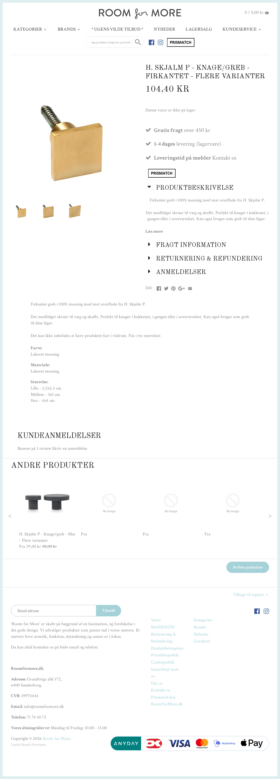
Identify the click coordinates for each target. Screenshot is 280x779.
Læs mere (154, 231)
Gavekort (202, 641)
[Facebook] (151, 42)
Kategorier (203, 620)
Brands (200, 627)
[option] (47, 512)
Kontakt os (160, 690)
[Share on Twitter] (166, 287)
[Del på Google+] (181, 287)
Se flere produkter (248, 567)
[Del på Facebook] (159, 287)
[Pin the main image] (173, 287)
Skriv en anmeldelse (69, 448)
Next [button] (259, 515)
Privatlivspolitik (165, 655)
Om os (156, 683)
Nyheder (201, 634)
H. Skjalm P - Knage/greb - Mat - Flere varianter (47, 537)
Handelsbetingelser (167, 648)
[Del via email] (190, 287)
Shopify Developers (33, 745)
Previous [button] (20, 515)
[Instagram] (160, 42)
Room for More (56, 739)
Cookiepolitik (162, 662)
